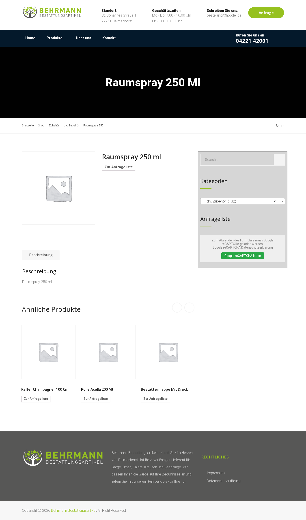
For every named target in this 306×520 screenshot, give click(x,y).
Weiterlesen (49, 352)
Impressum (216, 473)
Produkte (54, 38)
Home (30, 38)
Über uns (83, 38)
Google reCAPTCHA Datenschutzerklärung (243, 247)
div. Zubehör (71, 125)
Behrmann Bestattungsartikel (73, 510)
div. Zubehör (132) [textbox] (241, 201)
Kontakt (109, 38)
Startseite (28, 125)
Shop (41, 125)
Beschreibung (41, 254)
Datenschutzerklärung (224, 481)
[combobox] (242, 201)
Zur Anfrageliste (118, 167)
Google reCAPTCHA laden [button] (242, 256)
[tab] (41, 255)
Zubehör (54, 125)
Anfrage (266, 12)
